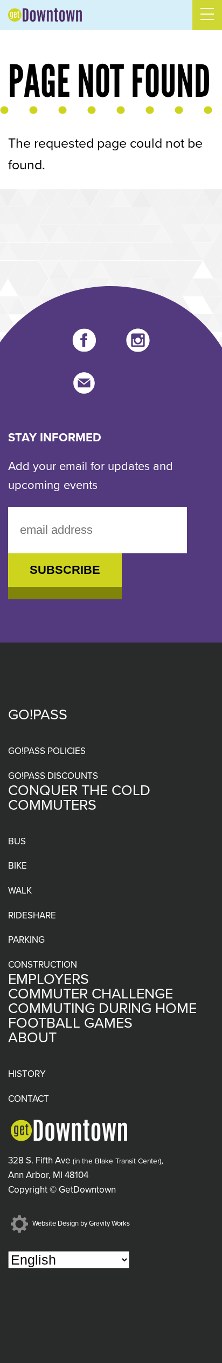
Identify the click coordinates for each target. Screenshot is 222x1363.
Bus (17, 841)
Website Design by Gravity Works (80, 1223)
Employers (48, 979)
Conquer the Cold (79, 790)
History (27, 1074)
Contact (28, 1098)
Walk (20, 890)
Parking (26, 939)
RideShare (32, 915)
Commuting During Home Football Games (102, 1016)
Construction (42, 964)
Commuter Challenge (90, 994)
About (32, 1038)
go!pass (37, 715)
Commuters (52, 805)
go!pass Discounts (53, 776)
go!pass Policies (47, 751)
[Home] (45, 15)
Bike (17, 865)
